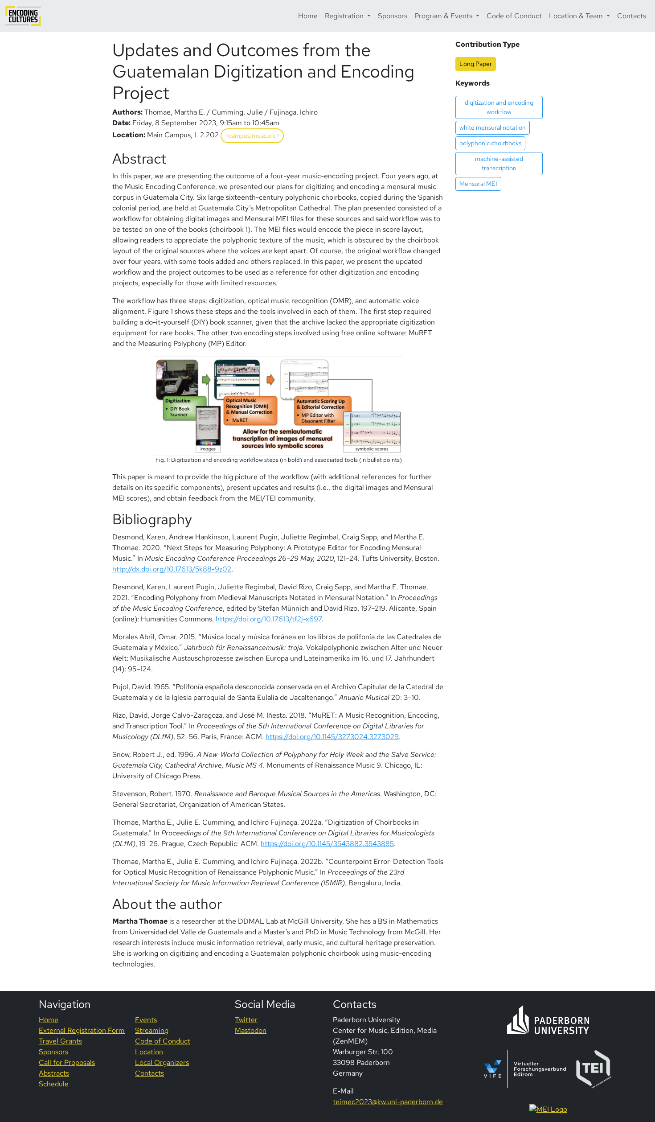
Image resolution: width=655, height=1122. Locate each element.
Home (308, 16)
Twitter (246, 1019)
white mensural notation (492, 127)
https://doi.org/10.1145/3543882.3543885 (327, 843)
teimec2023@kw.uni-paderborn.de (388, 1101)
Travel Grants (60, 1041)
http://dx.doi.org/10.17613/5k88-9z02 (171, 569)
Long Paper (475, 64)
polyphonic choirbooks (490, 143)
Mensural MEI (478, 184)
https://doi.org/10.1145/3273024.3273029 (332, 736)
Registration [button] (345, 16)
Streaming (151, 1030)
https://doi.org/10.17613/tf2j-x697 (268, 619)
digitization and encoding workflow (499, 107)
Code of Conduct (514, 16)
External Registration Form (82, 1030)
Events (146, 1019)
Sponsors (392, 16)
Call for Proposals (67, 1062)
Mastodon (250, 1030)
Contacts (631, 16)
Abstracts (54, 1073)
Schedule (54, 1084)
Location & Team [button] (577, 16)
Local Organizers (162, 1062)
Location (149, 1051)
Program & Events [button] (444, 16)
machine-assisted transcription (499, 163)
